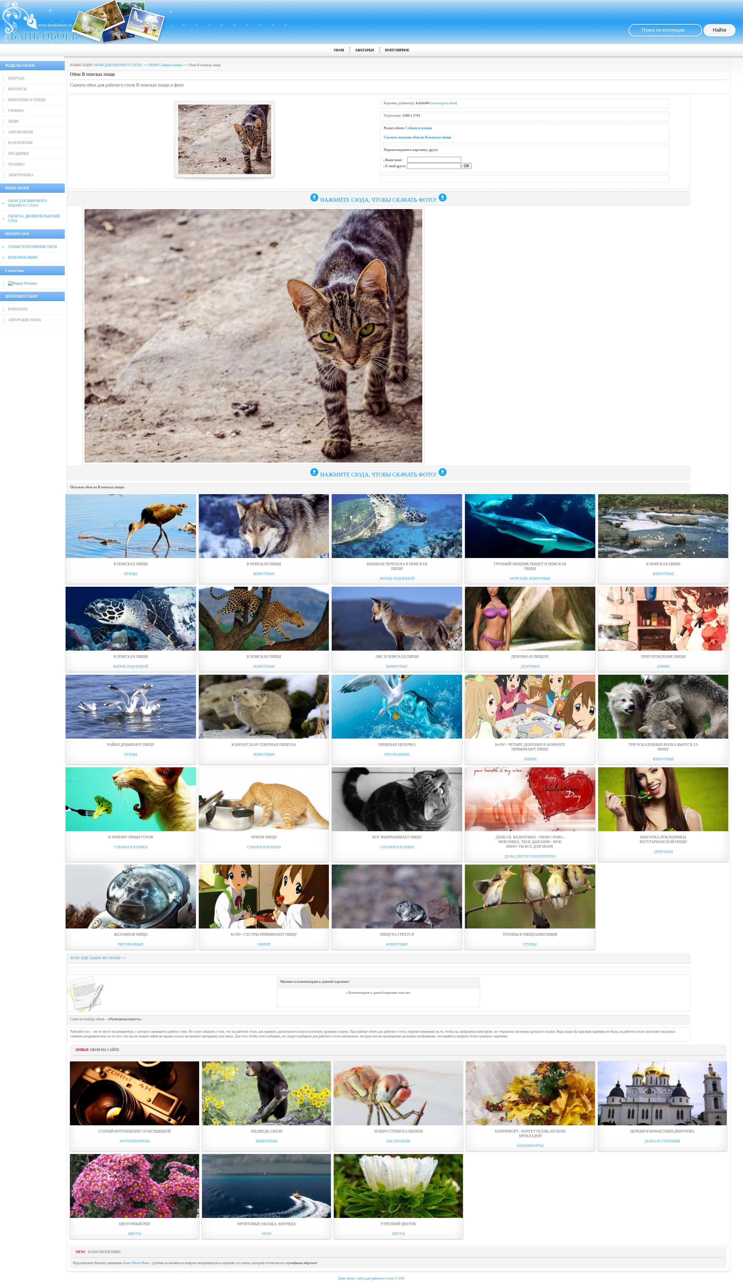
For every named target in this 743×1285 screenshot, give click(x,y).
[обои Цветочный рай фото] (134, 1186)
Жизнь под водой (397, 578)
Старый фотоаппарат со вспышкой (134, 1131)
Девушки (530, 666)
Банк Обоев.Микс (136, 1263)
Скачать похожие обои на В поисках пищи (417, 137)
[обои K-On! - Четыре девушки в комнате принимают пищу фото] (530, 707)
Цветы (134, 1234)
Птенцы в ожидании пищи (530, 934)
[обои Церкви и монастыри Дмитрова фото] (662, 1093)
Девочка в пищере (530, 656)
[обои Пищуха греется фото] (397, 896)
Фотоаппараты (134, 1141)
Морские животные (530, 578)
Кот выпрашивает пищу (397, 837)
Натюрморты (530, 1146)
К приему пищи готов (130, 837)
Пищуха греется (397, 934)
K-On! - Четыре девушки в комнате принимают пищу (530, 746)
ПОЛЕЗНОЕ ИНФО (23, 257)
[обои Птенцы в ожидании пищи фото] (530, 896)
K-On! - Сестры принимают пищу (264, 934)
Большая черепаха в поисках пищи (397, 566)
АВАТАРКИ (364, 50)
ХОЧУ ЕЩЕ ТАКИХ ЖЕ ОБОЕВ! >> (98, 958)
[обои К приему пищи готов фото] (131, 799)
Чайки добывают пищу (130, 744)
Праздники (18, 154)
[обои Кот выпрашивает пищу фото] (397, 799)
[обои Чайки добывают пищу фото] (131, 707)
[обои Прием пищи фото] (264, 799)
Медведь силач (266, 1131)
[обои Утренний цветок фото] (398, 1186)
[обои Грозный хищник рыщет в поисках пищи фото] (530, 526)
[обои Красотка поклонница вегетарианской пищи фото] (663, 799)
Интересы (17, 89)
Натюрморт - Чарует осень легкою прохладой (530, 1133)
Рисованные (397, 754)
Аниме (663, 666)
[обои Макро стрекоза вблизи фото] (398, 1093)
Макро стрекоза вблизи (398, 1131)
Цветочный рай (134, 1224)
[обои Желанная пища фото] (131, 896)
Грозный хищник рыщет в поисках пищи (530, 566)
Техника (16, 164)
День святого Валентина (530, 856)
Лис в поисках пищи (397, 656)
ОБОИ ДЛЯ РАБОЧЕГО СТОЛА (118, 65)
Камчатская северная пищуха (264, 744)
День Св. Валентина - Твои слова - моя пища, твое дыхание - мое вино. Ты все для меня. (530, 842)
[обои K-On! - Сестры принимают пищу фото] (264, 896)
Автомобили (20, 132)
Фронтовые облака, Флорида (266, 1224)
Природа (16, 78)
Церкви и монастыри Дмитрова (662, 1131)
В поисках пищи (130, 564)
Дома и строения (662, 1141)
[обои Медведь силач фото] (266, 1093)
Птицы (130, 574)
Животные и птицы (27, 100)
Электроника (21, 175)
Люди (13, 121)
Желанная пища (131, 934)
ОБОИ (339, 50)
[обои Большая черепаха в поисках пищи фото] (397, 526)
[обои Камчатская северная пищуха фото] (264, 707)
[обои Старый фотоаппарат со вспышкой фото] (134, 1093)
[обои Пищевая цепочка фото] (397, 707)
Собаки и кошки (418, 128)
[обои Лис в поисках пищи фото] (397, 619)
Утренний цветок (398, 1224)
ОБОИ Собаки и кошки (165, 65)
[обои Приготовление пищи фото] (663, 619)
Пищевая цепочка (397, 744)
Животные (264, 574)
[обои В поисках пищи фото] (131, 526)
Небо (266, 1234)
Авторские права (24, 320)
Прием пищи (264, 837)
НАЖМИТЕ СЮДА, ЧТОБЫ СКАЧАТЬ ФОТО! (378, 200)
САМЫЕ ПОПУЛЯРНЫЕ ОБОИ (32, 247)
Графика (16, 111)
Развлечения (20, 143)
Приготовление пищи (663, 656)
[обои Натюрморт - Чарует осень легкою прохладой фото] (530, 1093)
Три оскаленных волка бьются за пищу (663, 746)
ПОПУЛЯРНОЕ (397, 50)
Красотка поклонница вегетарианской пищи (663, 839)
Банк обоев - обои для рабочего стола (365, 1278)
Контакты (17, 309)
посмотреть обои (443, 103)
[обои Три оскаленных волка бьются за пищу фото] (663, 707)
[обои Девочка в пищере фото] (530, 619)
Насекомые (398, 1141)
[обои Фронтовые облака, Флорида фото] (266, 1186)
